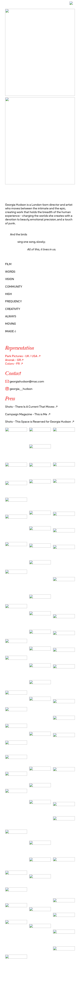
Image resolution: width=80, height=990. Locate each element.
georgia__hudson (18, 388)
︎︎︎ (56, 406)
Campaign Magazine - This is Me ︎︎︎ (28, 414)
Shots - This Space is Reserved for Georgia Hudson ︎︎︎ (40, 421)
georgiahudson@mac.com (24, 381)
